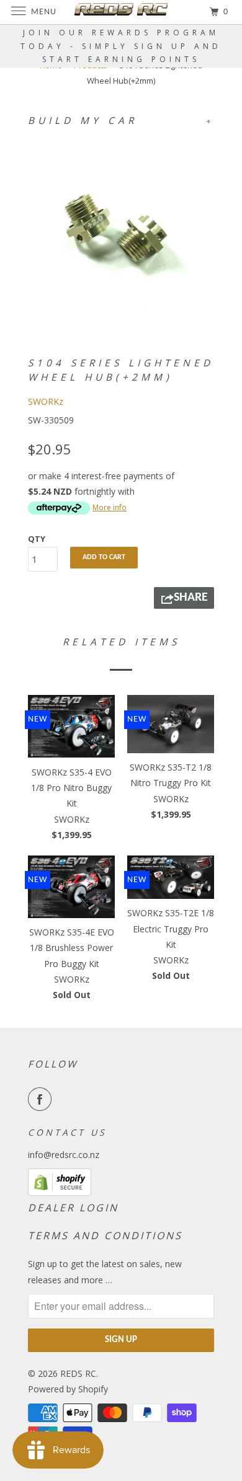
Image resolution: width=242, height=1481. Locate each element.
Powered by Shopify (68, 1389)
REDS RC (78, 1373)
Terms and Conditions (105, 1235)
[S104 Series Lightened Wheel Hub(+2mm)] (121, 230)
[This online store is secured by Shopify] (59, 1192)
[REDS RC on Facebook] (42, 1099)
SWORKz (45, 401)
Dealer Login (73, 1207)
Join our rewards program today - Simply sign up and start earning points (121, 45)
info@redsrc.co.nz (63, 1154)
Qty (36, 538)
